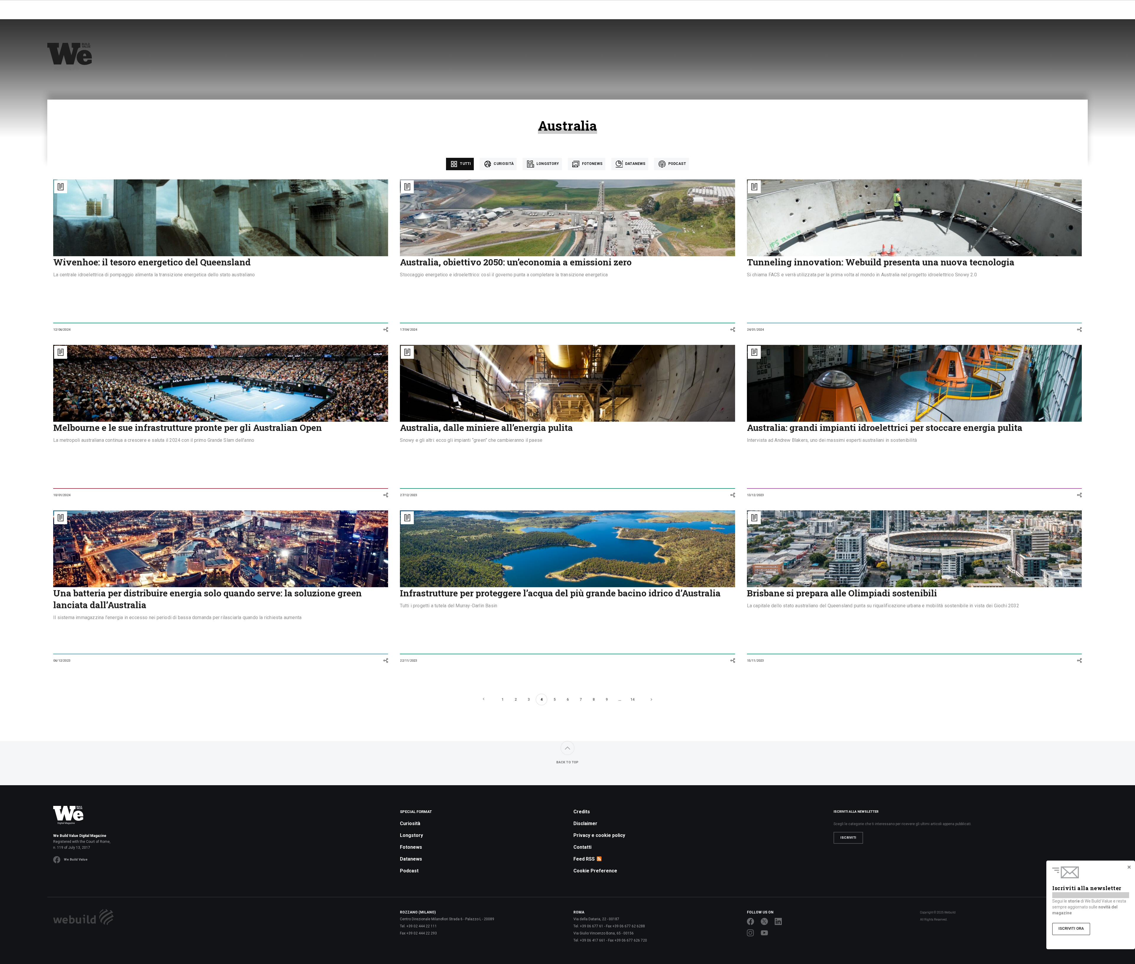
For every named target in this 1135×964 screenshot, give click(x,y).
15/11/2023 (755, 661)
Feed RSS (584, 859)
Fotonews (591, 164)
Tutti (465, 164)
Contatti (582, 847)
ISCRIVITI (848, 838)
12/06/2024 (61, 330)
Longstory (547, 164)
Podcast (676, 164)
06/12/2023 (61, 661)
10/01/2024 (61, 495)
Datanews (634, 164)
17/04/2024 (408, 330)
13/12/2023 (755, 495)
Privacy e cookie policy (599, 835)
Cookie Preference (595, 871)
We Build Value (75, 859)
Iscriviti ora (1071, 928)
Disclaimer (585, 823)
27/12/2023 (408, 495)
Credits (581, 811)
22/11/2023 (408, 661)
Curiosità (503, 164)
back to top (567, 762)
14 (632, 699)
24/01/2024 (755, 330)
